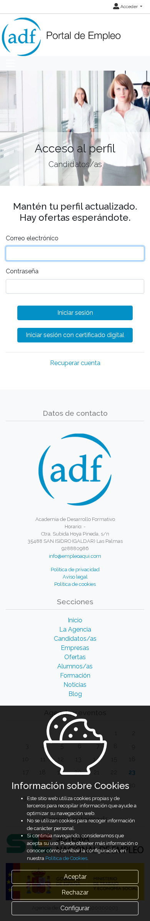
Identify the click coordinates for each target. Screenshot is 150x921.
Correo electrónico (32, 238)
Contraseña (22, 271)
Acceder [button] (129, 6)
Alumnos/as (75, 666)
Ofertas (75, 657)
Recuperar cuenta (75, 363)
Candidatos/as (75, 638)
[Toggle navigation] (10, 63)
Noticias (75, 684)
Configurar (75, 908)
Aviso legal (75, 577)
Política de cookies (75, 584)
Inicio (75, 620)
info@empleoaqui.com (75, 556)
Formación (75, 675)
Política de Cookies (66, 858)
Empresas (75, 647)
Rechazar (75, 892)
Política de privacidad (75, 569)
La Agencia (75, 629)
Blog (75, 694)
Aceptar (75, 876)
